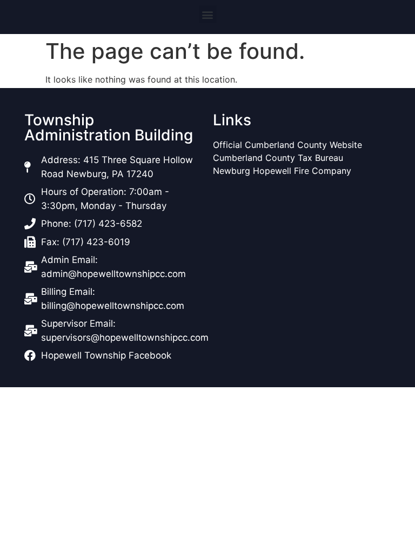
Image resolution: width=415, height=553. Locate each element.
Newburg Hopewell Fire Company (282, 170)
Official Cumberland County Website (289, 144)
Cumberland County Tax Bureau (278, 157)
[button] (208, 14)
